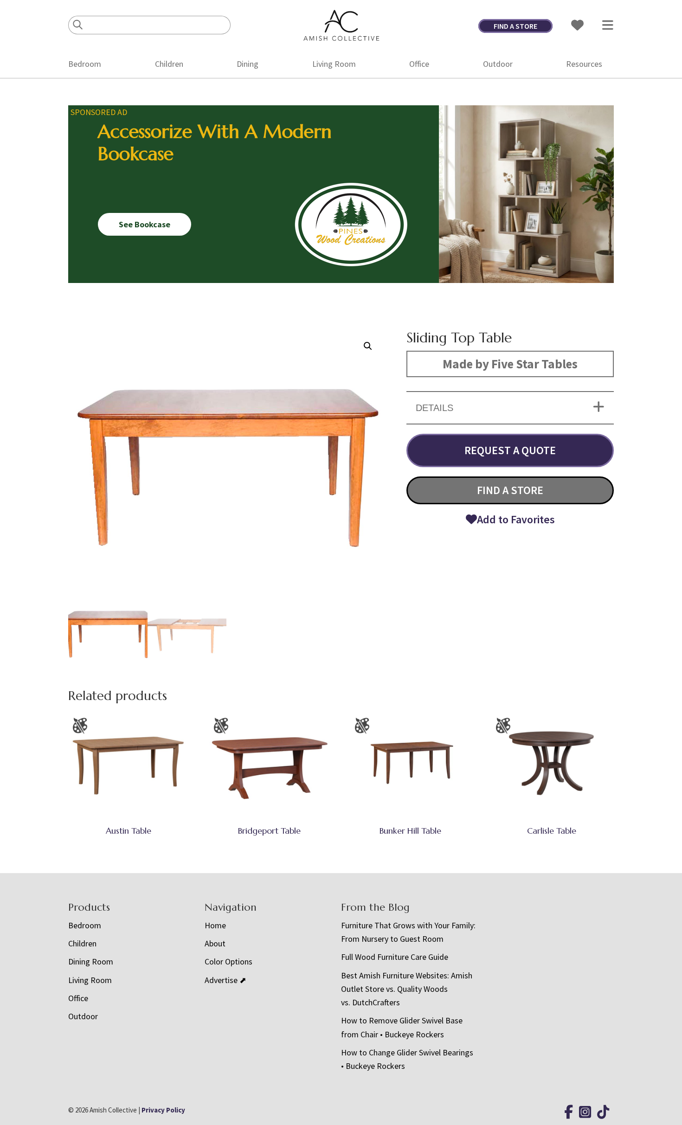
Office (419, 63)
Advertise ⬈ (225, 980)
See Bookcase (144, 224)
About (215, 943)
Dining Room (90, 961)
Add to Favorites (516, 519)
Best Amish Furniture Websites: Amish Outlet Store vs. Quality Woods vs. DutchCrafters (406, 989)
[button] (368, 346)
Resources (584, 63)
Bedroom (84, 63)
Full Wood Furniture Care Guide (394, 956)
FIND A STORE (515, 26)
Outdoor (498, 63)
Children (169, 63)
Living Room (334, 63)
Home (215, 925)
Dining (247, 63)
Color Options (228, 961)
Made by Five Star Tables (510, 364)
